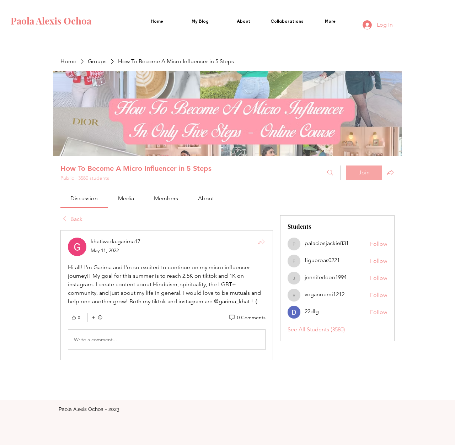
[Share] (261, 242)
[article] (166, 295)
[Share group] (390, 172)
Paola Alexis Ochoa (52, 21)
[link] (84, 198)
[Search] (330, 172)
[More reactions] (96, 317)
